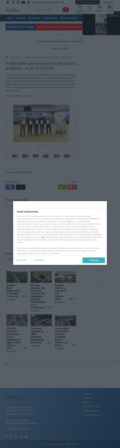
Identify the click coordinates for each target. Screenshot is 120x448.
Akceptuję (94, 260)
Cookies (31, 253)
